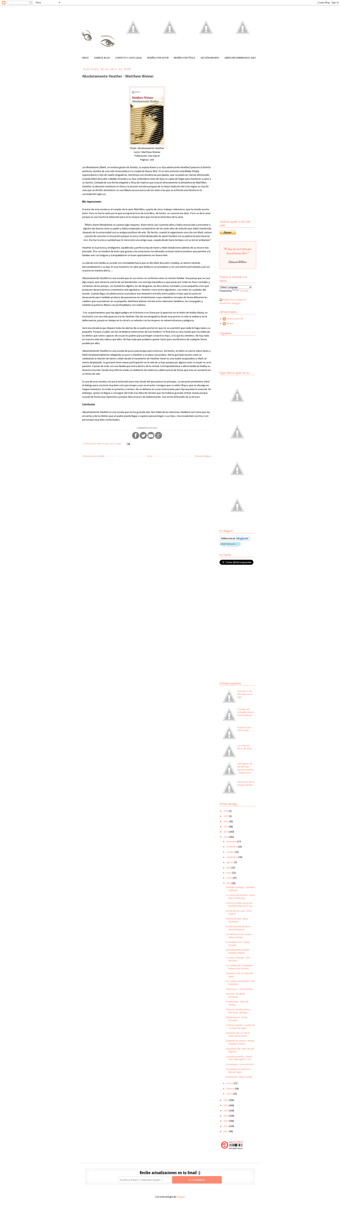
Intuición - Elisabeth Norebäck (235, 995)
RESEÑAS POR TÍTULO (184, 58)
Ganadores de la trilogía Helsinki (245, 783)
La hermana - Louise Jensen (239, 1064)
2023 (226, 811)
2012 (226, 1126)
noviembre (232, 847)
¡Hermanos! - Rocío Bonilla (239, 989)
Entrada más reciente (93, 456)
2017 (226, 1100)
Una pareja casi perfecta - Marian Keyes (238, 1071)
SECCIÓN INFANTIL (210, 58)
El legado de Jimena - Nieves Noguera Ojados (240, 1042)
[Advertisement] (242, 593)
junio (229, 873)
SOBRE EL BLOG (102, 58)
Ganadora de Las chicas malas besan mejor (238, 1034)
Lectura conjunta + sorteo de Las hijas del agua (240, 1027)
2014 (226, 1116)
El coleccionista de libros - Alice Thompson (239, 928)
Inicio (149, 456)
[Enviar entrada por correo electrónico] (128, 444)
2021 (226, 821)
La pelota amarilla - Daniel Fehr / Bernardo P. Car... (239, 1058)
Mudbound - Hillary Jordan (239, 1077)
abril (228, 883)
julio (228, 867)
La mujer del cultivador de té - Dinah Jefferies (245, 712)
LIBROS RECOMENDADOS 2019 (240, 58)
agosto (230, 862)
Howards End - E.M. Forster (244, 729)
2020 (226, 826)
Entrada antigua (203, 456)
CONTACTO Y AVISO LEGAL (128, 58)
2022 (226, 816)
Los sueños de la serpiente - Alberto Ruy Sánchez (240, 967)
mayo (229, 878)
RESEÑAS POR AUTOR (158, 58)
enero (229, 1094)
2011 (226, 1131)
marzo (230, 1083)
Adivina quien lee (234, 318)
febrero (230, 1088)
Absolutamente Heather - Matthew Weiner (238, 951)
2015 (226, 1110)
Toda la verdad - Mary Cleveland (237, 920)
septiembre (232, 857)
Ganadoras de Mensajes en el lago (244, 694)
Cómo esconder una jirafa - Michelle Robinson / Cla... (239, 905)
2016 (226, 1105)
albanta (230, 323)
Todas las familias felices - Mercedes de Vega (239, 1011)
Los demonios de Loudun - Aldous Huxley (239, 936)
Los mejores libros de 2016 (244, 747)
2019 (226, 832)
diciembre (231, 841)
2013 (226, 1121)
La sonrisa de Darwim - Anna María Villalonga (240, 897)
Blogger (181, 1197)
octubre (230, 852)
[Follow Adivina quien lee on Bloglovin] (235, 540)
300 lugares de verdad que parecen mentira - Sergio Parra (245, 768)
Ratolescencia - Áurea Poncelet (236, 1019)
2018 (226, 837)
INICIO (85, 58)
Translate (243, 291)
